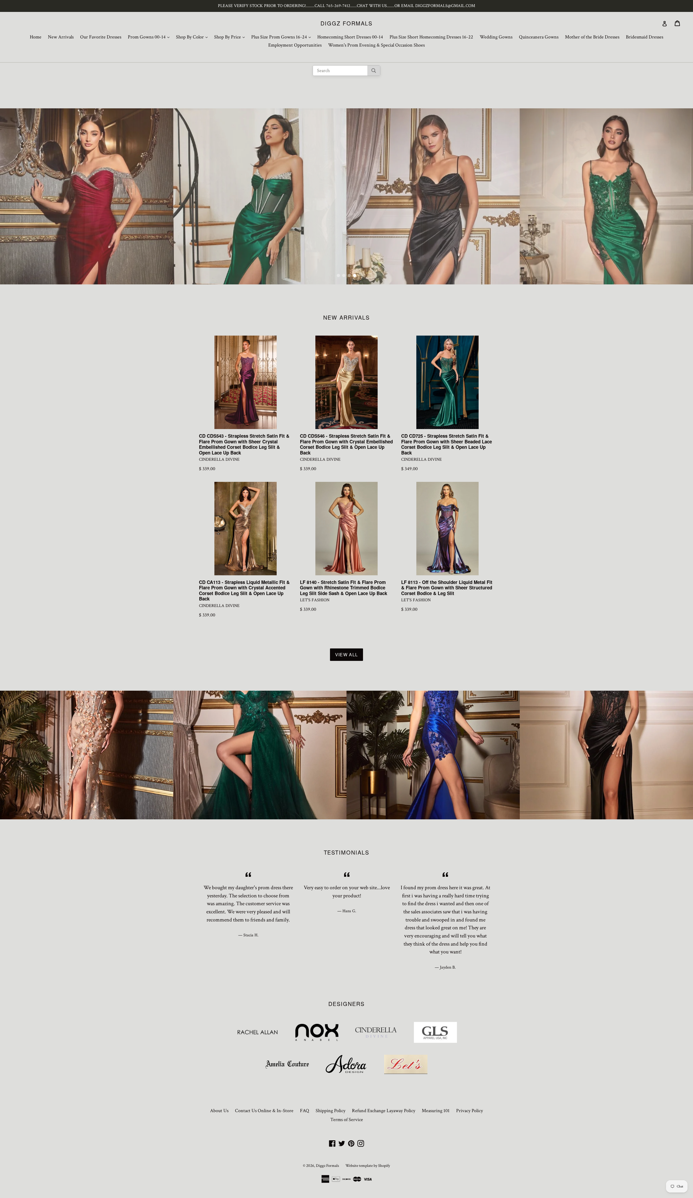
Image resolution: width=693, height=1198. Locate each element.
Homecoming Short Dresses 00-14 (350, 37)
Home (35, 37)
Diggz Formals (346, 23)
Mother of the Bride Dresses (592, 37)
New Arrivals (61, 37)
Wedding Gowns (496, 37)
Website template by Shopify (367, 1165)
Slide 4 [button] (354, 275)
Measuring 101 (436, 1111)
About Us (219, 1111)
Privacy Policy (469, 1111)
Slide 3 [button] (349, 275)
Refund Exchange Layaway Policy (383, 1111)
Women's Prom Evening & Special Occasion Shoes (376, 45)
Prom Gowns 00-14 (150, 37)
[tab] (338, 275)
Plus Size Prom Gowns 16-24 (282, 37)
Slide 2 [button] (343, 275)
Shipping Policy (330, 1111)
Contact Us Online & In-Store (264, 1111)
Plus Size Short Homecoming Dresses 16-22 (431, 37)
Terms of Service (346, 1119)
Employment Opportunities (295, 45)
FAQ (304, 1111)
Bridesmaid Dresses (644, 37)
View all (346, 654)
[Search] (373, 71)
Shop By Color (193, 37)
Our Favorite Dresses (100, 37)
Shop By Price (230, 37)
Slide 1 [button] (338, 275)
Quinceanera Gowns (538, 37)
